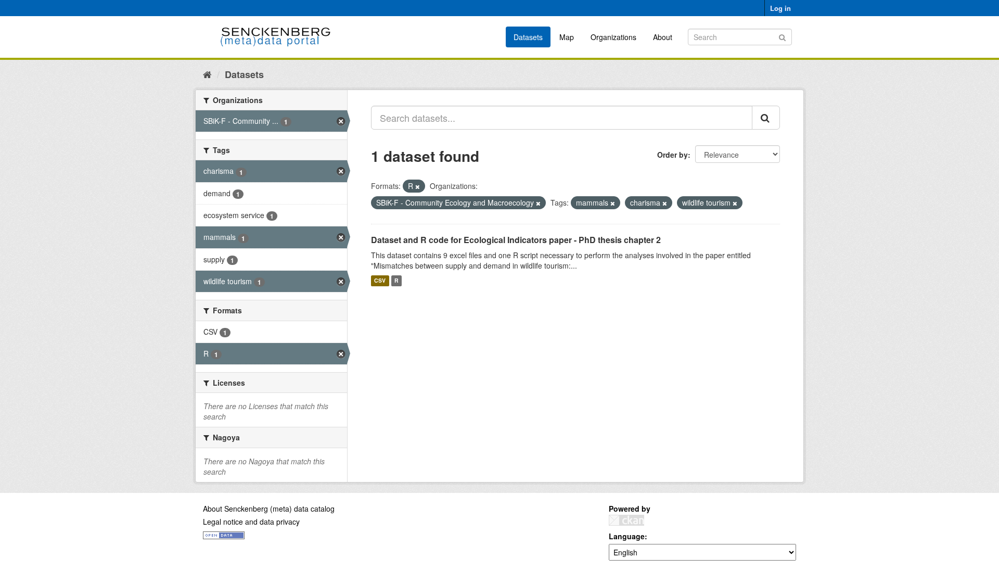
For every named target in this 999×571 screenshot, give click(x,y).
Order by (672, 154)
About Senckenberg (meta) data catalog (269, 508)
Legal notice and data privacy (251, 521)
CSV (380, 281)
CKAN (626, 520)
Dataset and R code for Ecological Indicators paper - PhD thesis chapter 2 (516, 240)
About (662, 37)
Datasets (528, 37)
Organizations (613, 37)
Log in (780, 8)
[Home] (207, 74)
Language (627, 536)
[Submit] (782, 36)
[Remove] (417, 186)
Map (566, 37)
